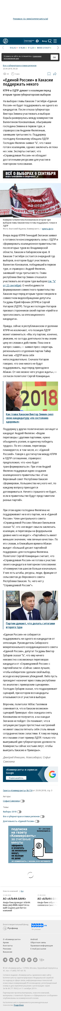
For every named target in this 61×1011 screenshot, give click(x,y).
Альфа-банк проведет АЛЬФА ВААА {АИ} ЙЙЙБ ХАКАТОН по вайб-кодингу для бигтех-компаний (16, 906)
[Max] (35, 960)
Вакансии (7, 951)
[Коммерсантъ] (5, 41)
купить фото (47, 228)
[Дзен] (17, 960)
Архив (6, 942)
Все (22, 891)
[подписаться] (23, 801)
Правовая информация (41, 945)
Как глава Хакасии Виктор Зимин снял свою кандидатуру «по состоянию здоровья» (29, 417)
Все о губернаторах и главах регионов (19, 65)
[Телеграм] (5, 960)
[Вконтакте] (11, 960)
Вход (44, 41)
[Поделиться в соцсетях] (55, 74)
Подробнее (19, 1005)
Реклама (7, 948)
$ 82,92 (13, 47)
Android (34, 939)
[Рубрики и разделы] (55, 41)
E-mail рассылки (38, 948)
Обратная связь (38, 942)
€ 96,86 (22, 47)
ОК (54, 57)
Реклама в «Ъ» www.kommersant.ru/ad (30, 18)
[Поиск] (50, 41)
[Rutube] (29, 960)
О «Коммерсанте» (12, 939)
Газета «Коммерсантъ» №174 (17, 790)
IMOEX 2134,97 (43, 47)
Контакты (8, 945)
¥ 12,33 (31, 47)
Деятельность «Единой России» (18, 821)
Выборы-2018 (9, 811)
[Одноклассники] (23, 960)
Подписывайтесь (16, 778)
